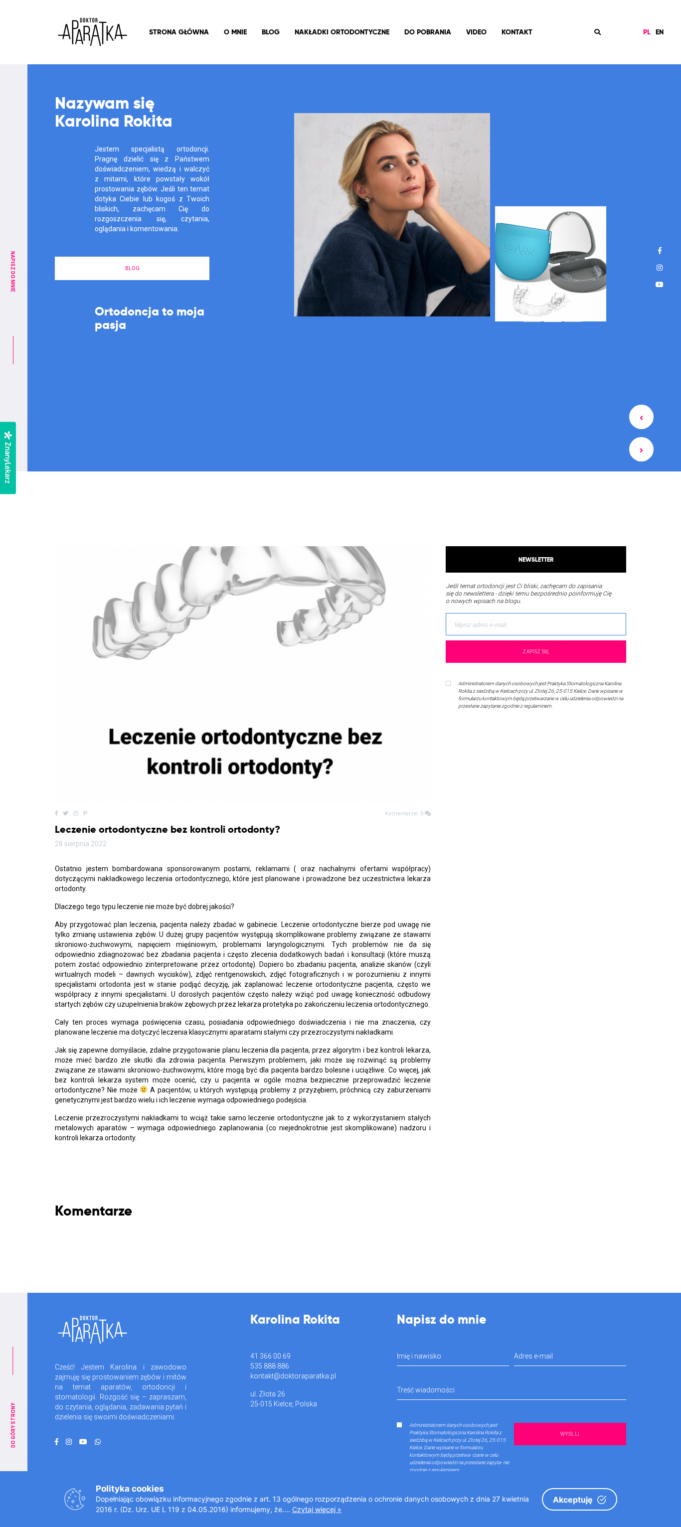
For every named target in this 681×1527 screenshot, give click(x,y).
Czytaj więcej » (316, 1509)
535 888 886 (269, 1366)
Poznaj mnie (132, 348)
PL (647, 31)
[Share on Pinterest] (85, 813)
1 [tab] (532, 315)
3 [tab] (573, 313)
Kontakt (517, 31)
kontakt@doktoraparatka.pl (293, 1376)
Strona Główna (179, 31)
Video (476, 31)
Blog (271, 31)
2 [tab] (553, 315)
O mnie (235, 31)
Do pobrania (427, 31)
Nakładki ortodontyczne (342, 31)
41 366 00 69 (270, 1356)
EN (660, 31)
